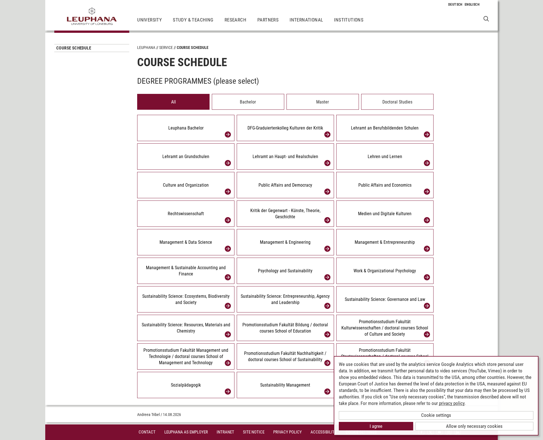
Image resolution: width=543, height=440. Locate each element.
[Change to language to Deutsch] (455, 5)
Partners (268, 20)
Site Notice (253, 432)
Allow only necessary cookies (474, 426)
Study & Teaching (193, 20)
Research (235, 20)
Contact (147, 432)
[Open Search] (486, 18)
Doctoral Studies (397, 102)
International (306, 20)
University (149, 20)
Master (322, 102)
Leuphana (146, 47)
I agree (376, 426)
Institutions (348, 20)
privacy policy (451, 403)
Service (166, 47)
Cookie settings (436, 415)
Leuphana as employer (186, 432)
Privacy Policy (287, 432)
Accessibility (324, 432)
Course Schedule (73, 48)
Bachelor (248, 102)
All (173, 102)
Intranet (225, 432)
